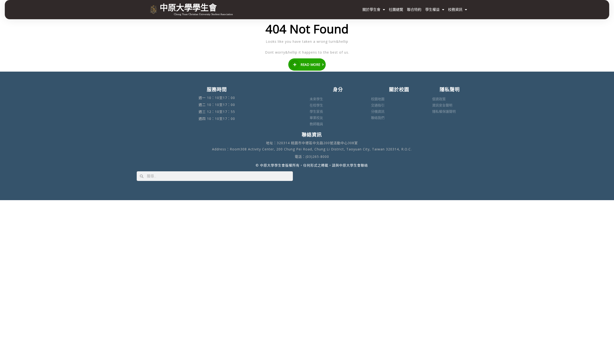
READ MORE (310, 64)
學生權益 (432, 9)
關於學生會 (371, 9)
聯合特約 (414, 9)
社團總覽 (396, 9)
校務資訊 (455, 9)
